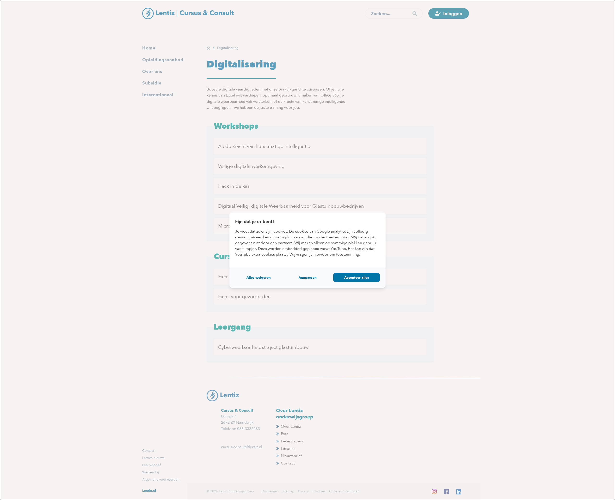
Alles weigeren (258, 277)
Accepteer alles (356, 277)
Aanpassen (308, 277)
